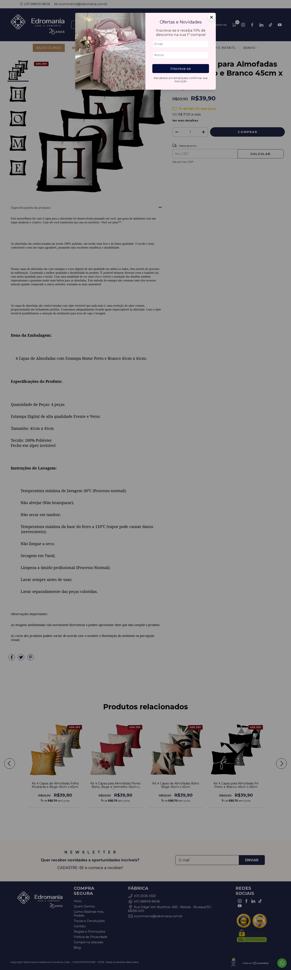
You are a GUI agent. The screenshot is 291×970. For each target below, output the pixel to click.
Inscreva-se (180, 68)
